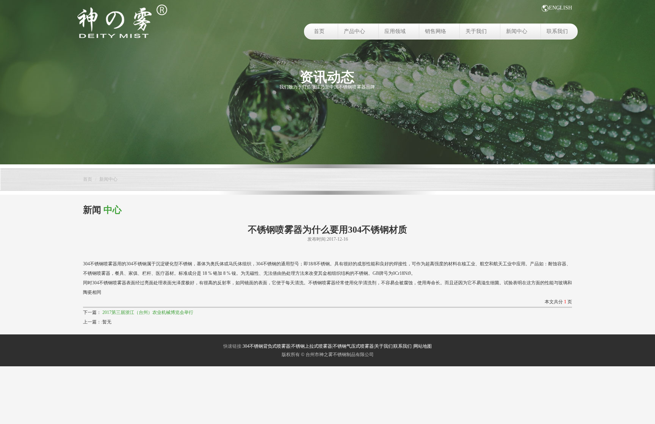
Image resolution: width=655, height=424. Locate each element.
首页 (319, 31)
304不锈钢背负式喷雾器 (266, 346)
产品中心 (354, 31)
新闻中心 (516, 31)
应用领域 (395, 31)
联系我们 (557, 31)
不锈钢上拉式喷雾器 (311, 346)
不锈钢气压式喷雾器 (353, 346)
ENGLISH (560, 8)
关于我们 (476, 31)
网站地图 (423, 346)
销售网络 (435, 31)
